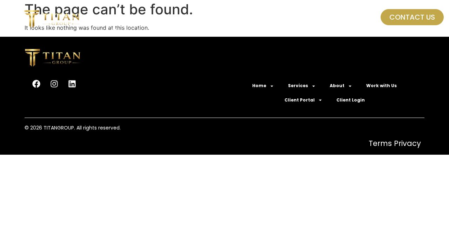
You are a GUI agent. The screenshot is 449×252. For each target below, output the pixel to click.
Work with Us (243, 17)
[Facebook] (36, 84)
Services (157, 17)
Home (118, 17)
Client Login (126, 31)
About (197, 17)
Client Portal (288, 17)
